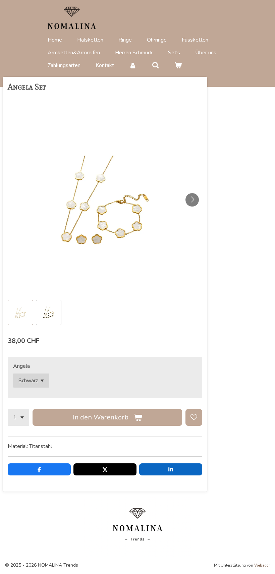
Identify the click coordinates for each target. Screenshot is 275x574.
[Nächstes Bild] (192, 200)
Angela (21, 366)
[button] (20, 312)
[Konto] (132, 65)
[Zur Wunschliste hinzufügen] (193, 417)
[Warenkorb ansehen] (178, 65)
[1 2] (18, 417)
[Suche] (155, 65)
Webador (262, 565)
